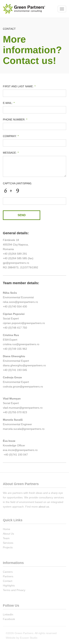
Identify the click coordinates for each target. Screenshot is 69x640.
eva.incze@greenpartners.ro (20, 450)
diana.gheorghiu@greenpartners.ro (24, 365)
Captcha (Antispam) (17, 183)
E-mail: (9, 103)
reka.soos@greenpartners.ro (20, 301)
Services (8, 542)
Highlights (9, 585)
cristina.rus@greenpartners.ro (21, 344)
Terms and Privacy (14, 590)
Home (6, 529)
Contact (7, 580)
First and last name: (19, 86)
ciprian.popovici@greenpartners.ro (24, 323)
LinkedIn (8, 614)
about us (44, 506)
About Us (8, 533)
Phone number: (15, 119)
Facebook (9, 619)
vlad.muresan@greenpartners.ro (23, 407)
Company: (11, 136)
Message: (11, 152)
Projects (8, 547)
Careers (8, 571)
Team (6, 538)
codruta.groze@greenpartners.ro (23, 386)
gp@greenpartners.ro (16, 262)
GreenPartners (24, 9)
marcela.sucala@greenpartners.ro (23, 428)
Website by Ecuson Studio (21, 637)
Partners (8, 576)
